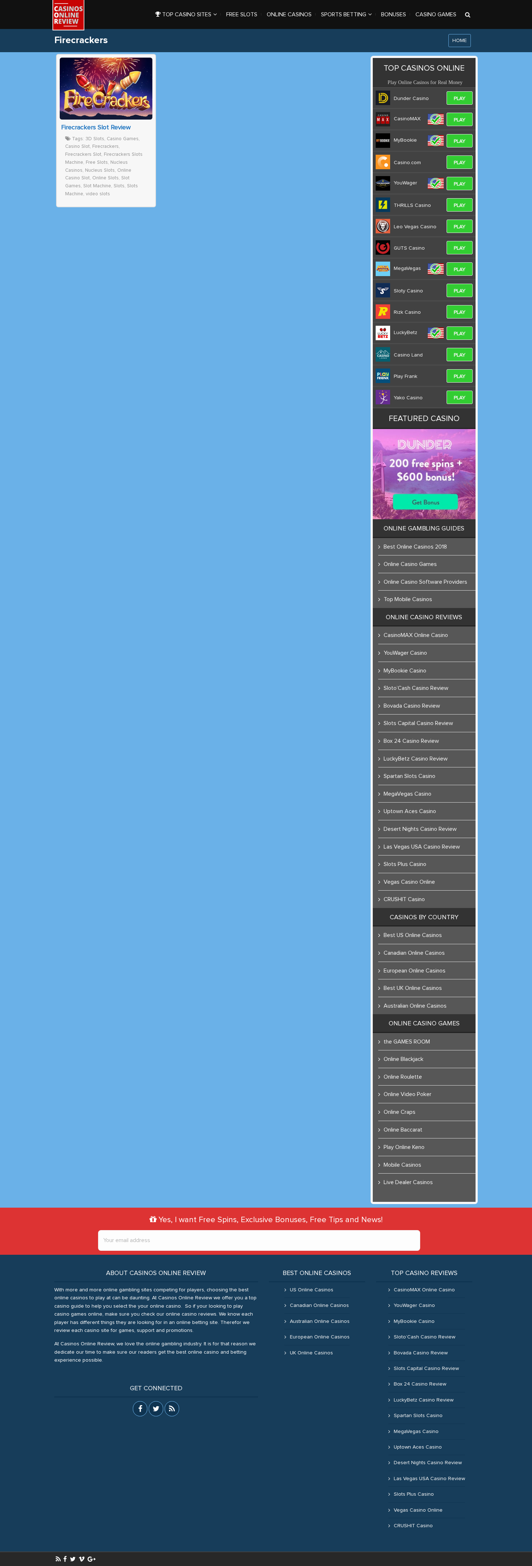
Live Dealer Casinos (408, 1182)
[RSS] (58, 1559)
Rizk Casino (407, 312)
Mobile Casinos (402, 1165)
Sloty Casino (408, 290)
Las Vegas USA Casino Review (422, 847)
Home (459, 40)
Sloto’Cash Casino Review (416, 688)
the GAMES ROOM (407, 1042)
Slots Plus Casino (405, 864)
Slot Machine (97, 185)
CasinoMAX (407, 118)
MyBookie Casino (405, 671)
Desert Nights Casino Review (420, 829)
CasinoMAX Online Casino (416, 635)
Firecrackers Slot (83, 154)
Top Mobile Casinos (408, 599)
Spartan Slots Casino (409, 776)
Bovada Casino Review (412, 706)
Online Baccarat (403, 1130)
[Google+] (91, 1559)
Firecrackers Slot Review (96, 127)
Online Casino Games (410, 564)
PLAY (459, 98)
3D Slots (94, 138)
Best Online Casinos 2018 (415, 547)
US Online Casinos (311, 1289)
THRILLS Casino (412, 205)
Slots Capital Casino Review (418, 723)
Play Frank (405, 376)
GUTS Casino (409, 248)
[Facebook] (65, 1559)
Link (106, 88)
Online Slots (105, 177)
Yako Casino (408, 397)
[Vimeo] (81, 1559)
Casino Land (408, 355)
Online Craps (399, 1112)
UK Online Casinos (311, 1352)
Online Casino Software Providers (425, 582)
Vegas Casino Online (409, 882)
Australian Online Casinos (415, 1006)
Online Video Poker (407, 1094)
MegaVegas (407, 268)
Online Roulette (403, 1077)
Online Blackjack (403, 1059)
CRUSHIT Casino (404, 899)
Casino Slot (77, 146)
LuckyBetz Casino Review (416, 759)
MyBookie (405, 140)
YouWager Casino (405, 653)
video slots (98, 193)
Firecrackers (105, 146)
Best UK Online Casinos (413, 988)
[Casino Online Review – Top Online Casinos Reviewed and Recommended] (68, 15)
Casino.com (407, 162)
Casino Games (123, 138)
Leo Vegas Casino (415, 226)
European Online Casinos (415, 971)
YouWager (405, 183)
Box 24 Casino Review (411, 741)
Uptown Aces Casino (410, 811)
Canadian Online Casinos (414, 953)
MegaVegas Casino (407, 794)
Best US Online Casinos (413, 935)
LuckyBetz (405, 332)
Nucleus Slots (100, 170)
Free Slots (97, 162)
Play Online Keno (404, 1147)
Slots (119, 185)
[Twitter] (72, 1559)
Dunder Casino (411, 98)
